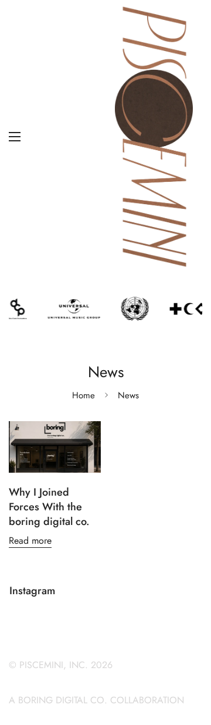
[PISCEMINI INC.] (154, 136)
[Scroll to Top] (190, 663)
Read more (30, 540)
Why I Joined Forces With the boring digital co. (49, 507)
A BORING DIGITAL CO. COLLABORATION (96, 700)
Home (83, 395)
